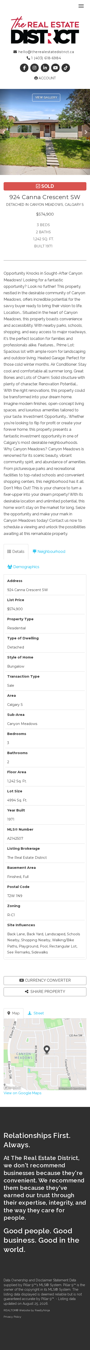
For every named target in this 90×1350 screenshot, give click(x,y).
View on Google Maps (22, 1093)
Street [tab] (38, 1013)
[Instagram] (35, 68)
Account (47, 78)
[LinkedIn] (45, 68)
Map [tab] (15, 1013)
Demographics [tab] (25, 567)
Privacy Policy (12, 1316)
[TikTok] (65, 68)
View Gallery (46, 97)
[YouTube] (56, 68)
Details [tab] (17, 551)
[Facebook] (25, 68)
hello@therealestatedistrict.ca (45, 52)
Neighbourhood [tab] (50, 551)
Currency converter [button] (48, 980)
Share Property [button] (47, 991)
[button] (5, 132)
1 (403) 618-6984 (45, 58)
